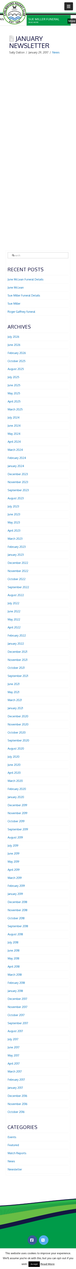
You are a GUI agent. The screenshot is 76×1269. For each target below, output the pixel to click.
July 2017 (13, 1039)
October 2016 (16, 1112)
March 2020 (15, 781)
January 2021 (15, 708)
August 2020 (16, 748)
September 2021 (18, 676)
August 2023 (16, 498)
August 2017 (15, 1031)
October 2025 (16, 361)
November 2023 (18, 482)
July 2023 (13, 506)
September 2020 (18, 740)
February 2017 (16, 1079)
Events (12, 1137)
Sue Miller (14, 303)
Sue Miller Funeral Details (24, 295)
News (56, 52)
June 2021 (13, 684)
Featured (13, 1145)
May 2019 (13, 861)
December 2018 (17, 902)
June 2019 (13, 853)
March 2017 (15, 1071)
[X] (43, 1240)
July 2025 (13, 377)
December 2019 (17, 805)
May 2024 (14, 433)
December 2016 (17, 1096)
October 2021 (16, 668)
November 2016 (17, 1104)
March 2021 (15, 700)
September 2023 (18, 490)
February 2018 (16, 983)
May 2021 (13, 692)
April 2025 (14, 401)
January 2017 (15, 1087)
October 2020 (17, 732)
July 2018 (13, 942)
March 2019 (15, 878)
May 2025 (14, 393)
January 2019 (15, 894)
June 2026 (14, 345)
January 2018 (15, 991)
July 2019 (13, 845)
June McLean (16, 287)
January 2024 (16, 466)
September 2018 (18, 926)
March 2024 (15, 450)
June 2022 (14, 611)
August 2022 (16, 595)
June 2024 (14, 425)
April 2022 (14, 627)
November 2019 (17, 813)
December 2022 (18, 563)
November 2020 (18, 724)
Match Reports (17, 1153)
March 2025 (15, 409)
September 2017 (18, 1023)
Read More (47, 1264)
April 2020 (14, 772)
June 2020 (14, 765)
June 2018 (13, 950)
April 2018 (14, 966)
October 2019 (16, 821)
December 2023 (18, 474)
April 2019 (14, 869)
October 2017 (16, 1015)
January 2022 (16, 643)
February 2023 (17, 547)
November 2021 (17, 660)
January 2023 (16, 554)
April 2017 (14, 1063)
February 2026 (17, 353)
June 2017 (13, 1047)
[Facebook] (32, 1240)
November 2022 (18, 571)
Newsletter (15, 1169)
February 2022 (17, 635)
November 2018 (17, 910)
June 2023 (14, 514)
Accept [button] (34, 1264)
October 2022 (16, 579)
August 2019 (15, 837)
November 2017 (17, 1007)
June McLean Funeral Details (25, 279)
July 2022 (13, 603)
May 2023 (14, 522)
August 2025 (16, 369)
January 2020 (16, 797)
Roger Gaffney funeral (21, 311)
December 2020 (18, 716)
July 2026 (13, 336)
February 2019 (16, 886)
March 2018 (15, 974)
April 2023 (14, 530)
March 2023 (15, 538)
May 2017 (13, 1055)
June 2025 (14, 385)
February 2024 (17, 458)
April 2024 (14, 441)
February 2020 (17, 789)
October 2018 (16, 918)
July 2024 (13, 417)
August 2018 (15, 934)
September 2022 (18, 587)
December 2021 (17, 651)
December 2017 (17, 999)
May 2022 (14, 619)
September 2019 (18, 829)
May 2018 (13, 958)
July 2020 (13, 756)
